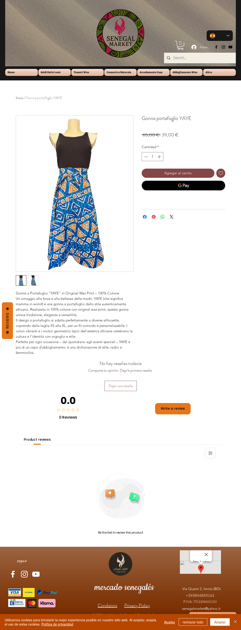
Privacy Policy (137, 605)
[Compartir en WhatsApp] (162, 217)
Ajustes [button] (169, 622)
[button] (180, 45)
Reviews (7, 321)
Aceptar (220, 622)
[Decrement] (145, 156)
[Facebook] (216, 47)
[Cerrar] (235, 622)
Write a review (173, 408)
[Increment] (160, 156)
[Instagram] (223, 47)
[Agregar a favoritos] (220, 173)
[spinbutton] (153, 156)
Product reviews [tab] (37, 439)
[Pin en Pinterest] (154, 217)
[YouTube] (230, 47)
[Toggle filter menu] (210, 453)
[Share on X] (171, 217)
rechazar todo (193, 622)
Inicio (20, 97)
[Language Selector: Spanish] (220, 35)
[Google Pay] (183, 185)
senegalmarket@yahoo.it (201, 608)
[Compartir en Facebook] (145, 217)
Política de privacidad (57, 624)
